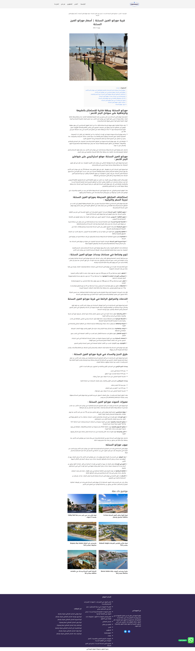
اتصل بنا (56, 4)
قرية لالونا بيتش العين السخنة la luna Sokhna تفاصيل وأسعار (116, 516)
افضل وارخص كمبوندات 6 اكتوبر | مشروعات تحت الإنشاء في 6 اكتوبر (98, 617)
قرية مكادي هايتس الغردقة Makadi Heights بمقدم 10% (113, 544)
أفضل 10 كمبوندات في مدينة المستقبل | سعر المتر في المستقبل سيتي (98, 608)
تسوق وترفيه (107, 633)
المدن (120, 14)
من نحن (63, 4)
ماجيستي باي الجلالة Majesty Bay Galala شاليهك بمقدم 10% (83, 544)
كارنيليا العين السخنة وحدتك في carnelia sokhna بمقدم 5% (83, 572)
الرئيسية (83, 4)
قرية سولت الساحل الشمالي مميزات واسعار (70, 631)
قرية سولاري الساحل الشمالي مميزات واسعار (70, 614)
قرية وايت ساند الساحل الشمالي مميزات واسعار (69, 633)
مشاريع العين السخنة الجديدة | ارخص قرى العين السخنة (104, 14)
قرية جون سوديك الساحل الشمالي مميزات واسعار (69, 616)
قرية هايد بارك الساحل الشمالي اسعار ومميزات (69, 625)
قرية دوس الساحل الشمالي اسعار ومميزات (70, 622)
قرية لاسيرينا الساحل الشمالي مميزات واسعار (70, 619)
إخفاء (118, 88)
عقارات (109, 636)
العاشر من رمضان (106, 624)
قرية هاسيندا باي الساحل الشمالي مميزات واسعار (68, 628)
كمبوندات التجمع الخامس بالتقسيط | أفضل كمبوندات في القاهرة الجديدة (99, 639)
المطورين (69, 4)
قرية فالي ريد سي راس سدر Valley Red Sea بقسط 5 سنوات (82, 516)
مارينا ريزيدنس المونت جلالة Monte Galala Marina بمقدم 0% (114, 572)
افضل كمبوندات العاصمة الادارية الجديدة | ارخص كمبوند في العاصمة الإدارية (98, 613)
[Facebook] (129, 631)
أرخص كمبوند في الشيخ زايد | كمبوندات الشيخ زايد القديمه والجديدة (97, 603)
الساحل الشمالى (106, 621)
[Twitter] (125, 631)
